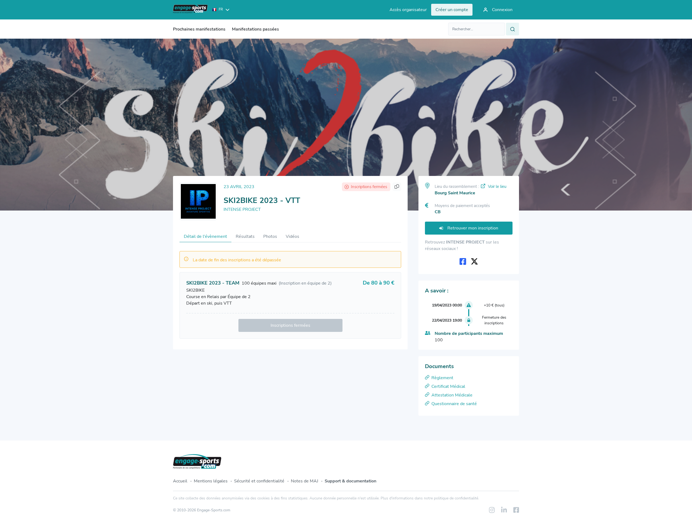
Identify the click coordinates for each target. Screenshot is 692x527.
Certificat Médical (448, 386)
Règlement (442, 378)
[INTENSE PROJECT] (198, 201)
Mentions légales (211, 481)
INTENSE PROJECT (242, 209)
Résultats (245, 236)
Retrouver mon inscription (472, 228)
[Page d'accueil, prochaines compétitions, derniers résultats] (190, 10)
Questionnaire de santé (454, 404)
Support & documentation (350, 481)
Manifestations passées (255, 29)
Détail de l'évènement (205, 236)
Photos (270, 236)
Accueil (180, 481)
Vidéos (292, 236)
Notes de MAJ (304, 481)
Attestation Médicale (452, 395)
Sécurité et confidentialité (259, 481)
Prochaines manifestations (199, 29)
